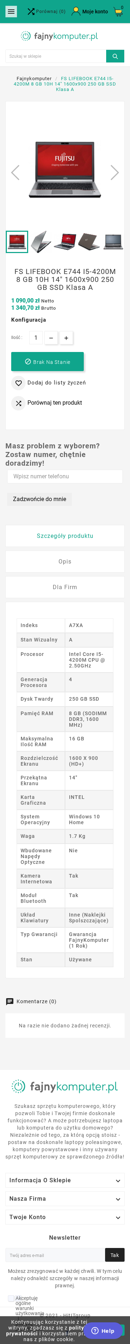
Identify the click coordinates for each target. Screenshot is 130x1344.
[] (115, 55)
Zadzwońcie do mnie (39, 499)
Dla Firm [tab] (65, 587)
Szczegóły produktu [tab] (65, 535)
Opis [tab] (65, 561)
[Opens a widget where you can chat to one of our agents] (103, 1331)
